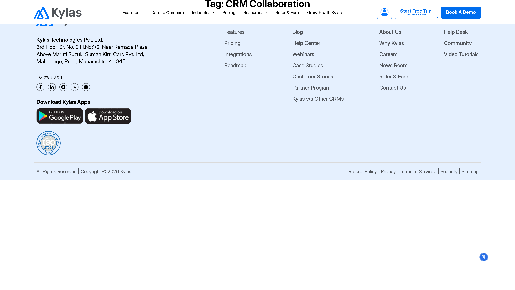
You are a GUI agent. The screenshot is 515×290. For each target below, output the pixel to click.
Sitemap (470, 171)
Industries (201, 12)
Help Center (306, 43)
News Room (393, 65)
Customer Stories (312, 76)
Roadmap (235, 65)
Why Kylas (391, 43)
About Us (390, 32)
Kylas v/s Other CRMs (318, 98)
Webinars (303, 54)
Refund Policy (362, 171)
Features (130, 12)
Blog (297, 32)
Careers (388, 54)
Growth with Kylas (324, 12)
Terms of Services (418, 171)
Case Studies (307, 65)
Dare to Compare (167, 12)
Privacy (388, 171)
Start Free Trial (416, 12)
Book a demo (461, 12)
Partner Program (311, 87)
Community (458, 43)
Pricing (228, 12)
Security (449, 171)
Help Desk (456, 32)
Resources (253, 12)
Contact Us (392, 87)
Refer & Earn (287, 12)
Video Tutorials (461, 54)
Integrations (238, 54)
